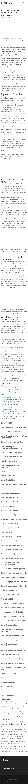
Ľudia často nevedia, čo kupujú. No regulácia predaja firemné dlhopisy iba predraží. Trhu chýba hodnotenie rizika (12, 736)
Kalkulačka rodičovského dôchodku (14, 586)
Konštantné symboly (8, 673)
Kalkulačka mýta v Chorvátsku (12, 663)
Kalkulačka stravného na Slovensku (14, 573)
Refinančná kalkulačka (9, 506)
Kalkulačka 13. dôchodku (10, 595)
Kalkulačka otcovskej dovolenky (13, 650)
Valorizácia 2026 (7, 599)
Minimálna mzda (7, 686)
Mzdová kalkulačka (8, 476)
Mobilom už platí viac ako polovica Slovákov (14, 751)
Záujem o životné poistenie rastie (12, 397)
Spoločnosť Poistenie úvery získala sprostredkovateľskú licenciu (12, 408)
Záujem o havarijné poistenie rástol (13, 386)
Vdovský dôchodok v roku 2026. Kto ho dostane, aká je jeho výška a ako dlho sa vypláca (13, 724)
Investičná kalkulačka (9, 461)
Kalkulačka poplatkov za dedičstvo (14, 582)
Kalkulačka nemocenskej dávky (12, 635)
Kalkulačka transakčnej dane (11, 550)
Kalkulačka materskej (9, 640)
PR (2, 17)
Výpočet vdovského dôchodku (12, 612)
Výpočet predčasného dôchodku (13, 608)
